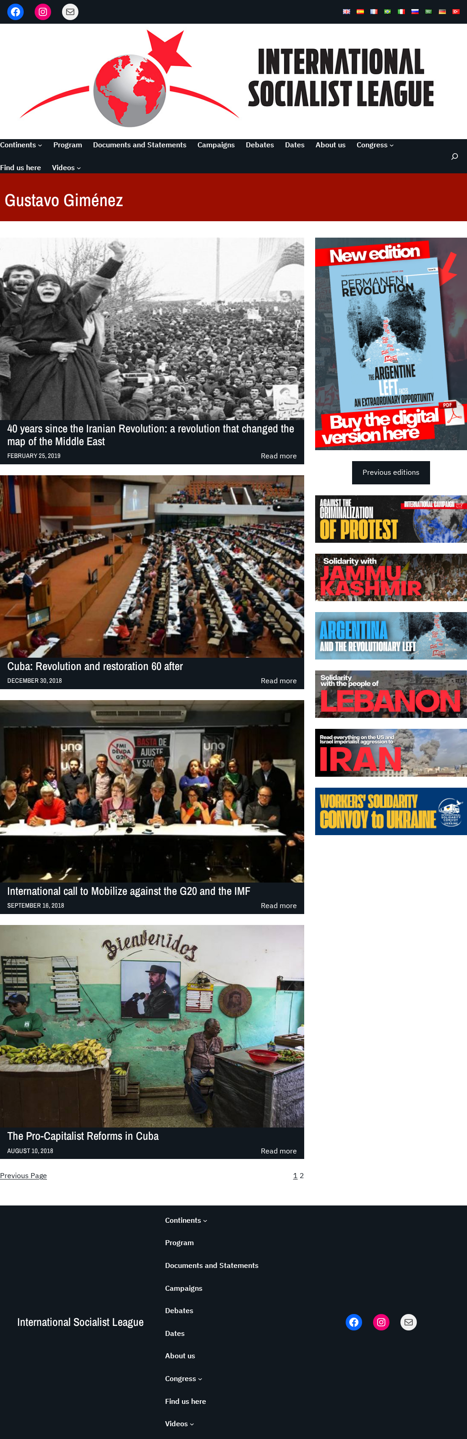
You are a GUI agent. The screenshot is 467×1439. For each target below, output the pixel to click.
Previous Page (23, 1175)
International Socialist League (80, 1322)
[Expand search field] (453, 156)
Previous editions (391, 472)
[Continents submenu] (40, 145)
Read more (279, 456)
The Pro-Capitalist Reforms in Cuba (83, 1136)
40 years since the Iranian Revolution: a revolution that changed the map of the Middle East (150, 435)
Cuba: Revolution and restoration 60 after (95, 666)
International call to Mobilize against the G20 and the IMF (128, 891)
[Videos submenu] (79, 168)
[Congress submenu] (391, 145)
